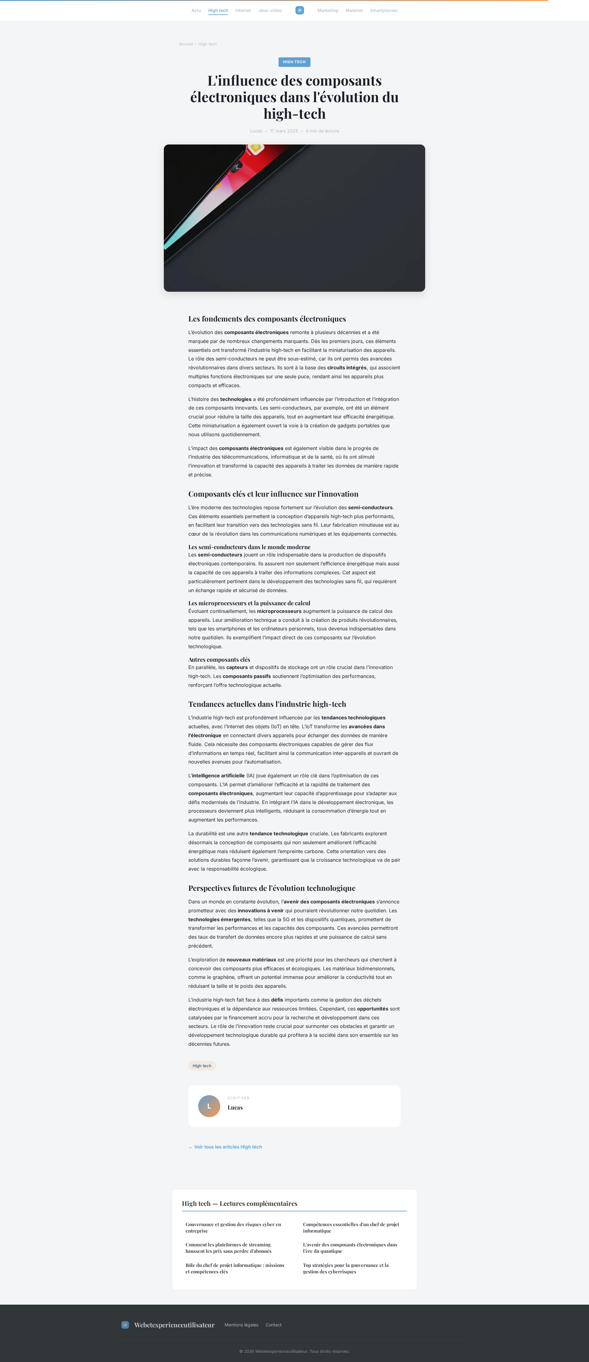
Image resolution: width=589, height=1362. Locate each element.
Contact (274, 1324)
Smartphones (384, 10)
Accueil (186, 43)
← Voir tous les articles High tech (225, 1147)
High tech (218, 10)
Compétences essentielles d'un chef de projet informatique (351, 1227)
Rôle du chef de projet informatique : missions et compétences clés (235, 1268)
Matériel (354, 10)
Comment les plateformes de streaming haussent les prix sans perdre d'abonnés (228, 1247)
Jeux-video (270, 10)
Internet (243, 10)
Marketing (328, 10)
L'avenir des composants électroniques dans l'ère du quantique (350, 1247)
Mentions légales (241, 1324)
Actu (196, 10)
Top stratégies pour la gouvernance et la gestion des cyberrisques (346, 1268)
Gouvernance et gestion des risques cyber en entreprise (233, 1227)
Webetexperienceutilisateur (174, 1324)
